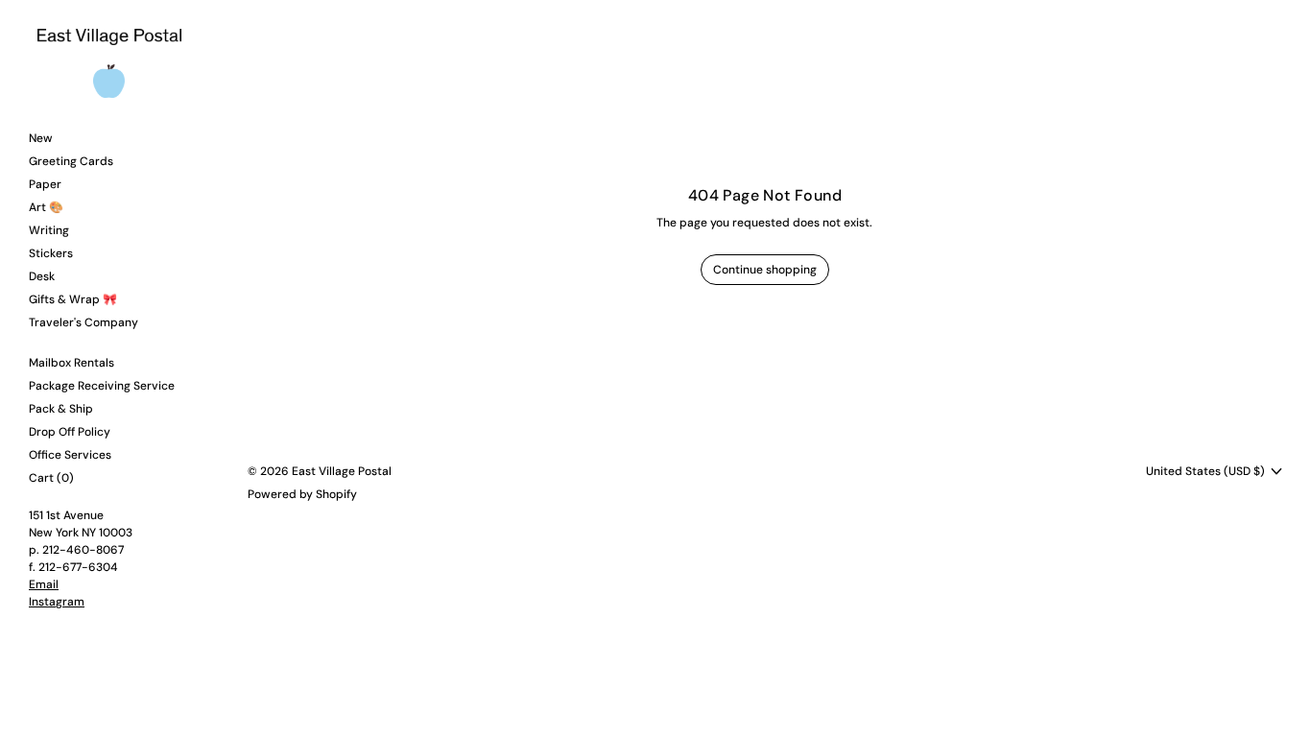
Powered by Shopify (302, 494)
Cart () (51, 478)
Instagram (56, 601)
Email (44, 584)
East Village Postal (342, 471)
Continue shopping (765, 269)
